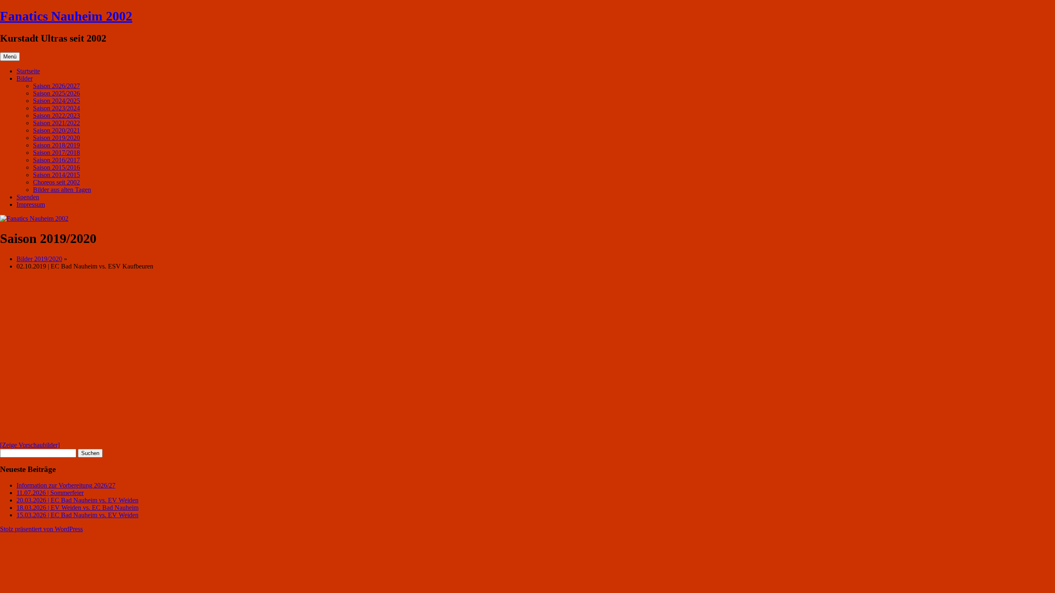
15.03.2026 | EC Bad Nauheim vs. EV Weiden (77, 514)
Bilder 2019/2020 (39, 258)
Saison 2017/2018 (56, 152)
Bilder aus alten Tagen (62, 189)
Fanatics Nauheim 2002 (66, 16)
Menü (9, 57)
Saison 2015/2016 (56, 167)
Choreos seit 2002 (56, 182)
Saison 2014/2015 (56, 174)
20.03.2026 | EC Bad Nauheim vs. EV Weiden (77, 500)
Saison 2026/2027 (56, 85)
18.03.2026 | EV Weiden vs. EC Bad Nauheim (77, 507)
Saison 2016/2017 (56, 159)
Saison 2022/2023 (56, 115)
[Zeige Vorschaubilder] (30, 444)
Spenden (27, 197)
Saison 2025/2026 (56, 93)
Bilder (24, 78)
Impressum (30, 204)
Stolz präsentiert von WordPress (41, 528)
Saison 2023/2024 (56, 108)
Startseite (28, 71)
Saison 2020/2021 (56, 130)
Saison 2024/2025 (56, 100)
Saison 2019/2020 (56, 137)
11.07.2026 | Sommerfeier (50, 492)
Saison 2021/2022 (56, 122)
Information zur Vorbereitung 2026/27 (65, 485)
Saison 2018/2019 (56, 145)
